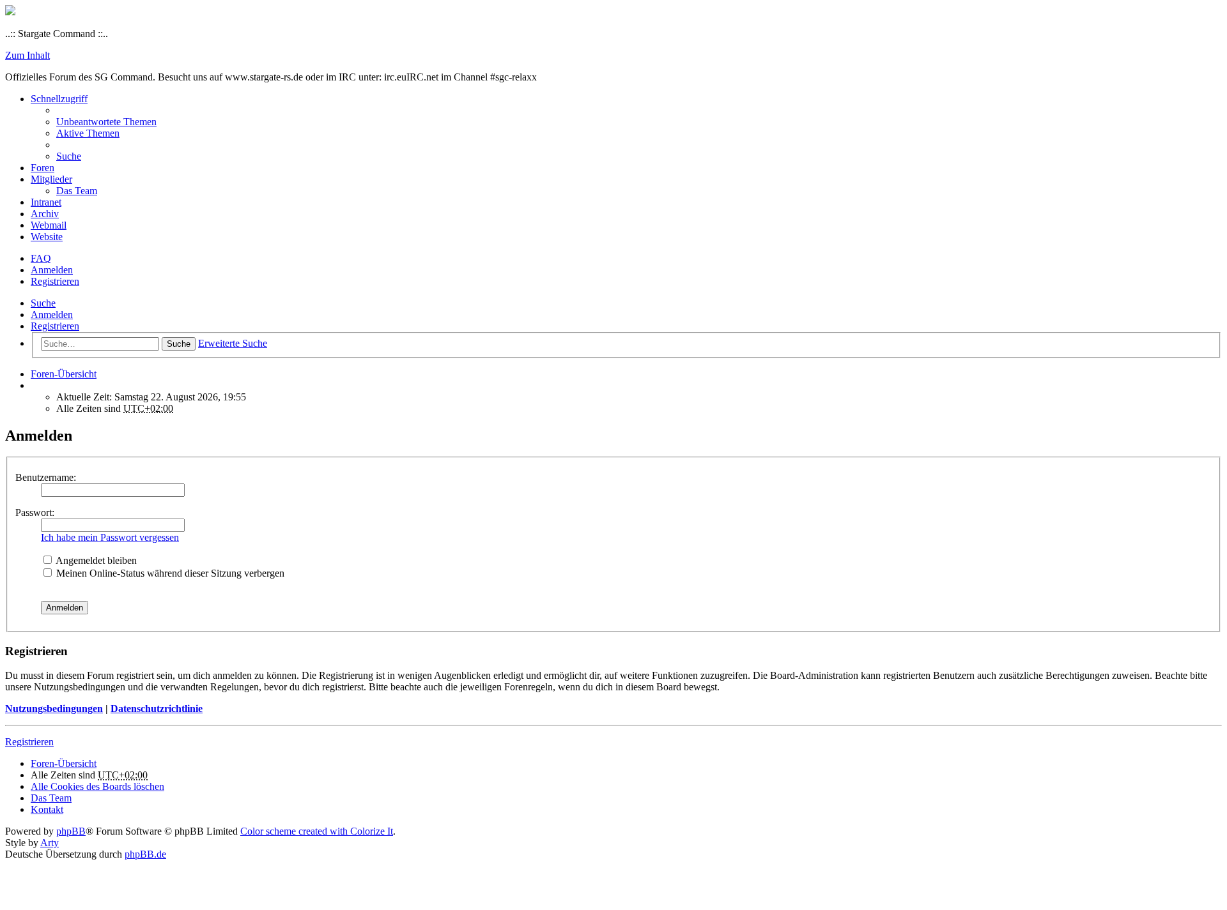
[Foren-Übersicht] (10, 11)
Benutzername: (45, 477)
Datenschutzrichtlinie (157, 708)
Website (47, 236)
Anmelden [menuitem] (52, 269)
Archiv (45, 213)
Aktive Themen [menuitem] (88, 133)
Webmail (48, 225)
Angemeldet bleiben (95, 560)
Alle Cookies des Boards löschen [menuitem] (97, 786)
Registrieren (55, 326)
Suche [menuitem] (68, 156)
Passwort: (34, 512)
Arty (49, 842)
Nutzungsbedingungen (54, 708)
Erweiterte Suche (232, 343)
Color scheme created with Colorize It (316, 831)
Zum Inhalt (27, 55)
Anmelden (52, 314)
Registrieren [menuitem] (55, 281)
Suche (43, 303)
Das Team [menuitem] (76, 190)
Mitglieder (51, 179)
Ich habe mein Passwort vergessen (110, 537)
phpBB (71, 831)
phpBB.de (145, 854)
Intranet (46, 202)
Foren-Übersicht (63, 763)
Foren (42, 167)
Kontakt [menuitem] (47, 809)
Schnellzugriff (59, 98)
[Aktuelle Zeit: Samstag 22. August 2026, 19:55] (34, 385)
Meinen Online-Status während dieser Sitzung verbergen (169, 573)
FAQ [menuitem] (41, 258)
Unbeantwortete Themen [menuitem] (106, 121)
